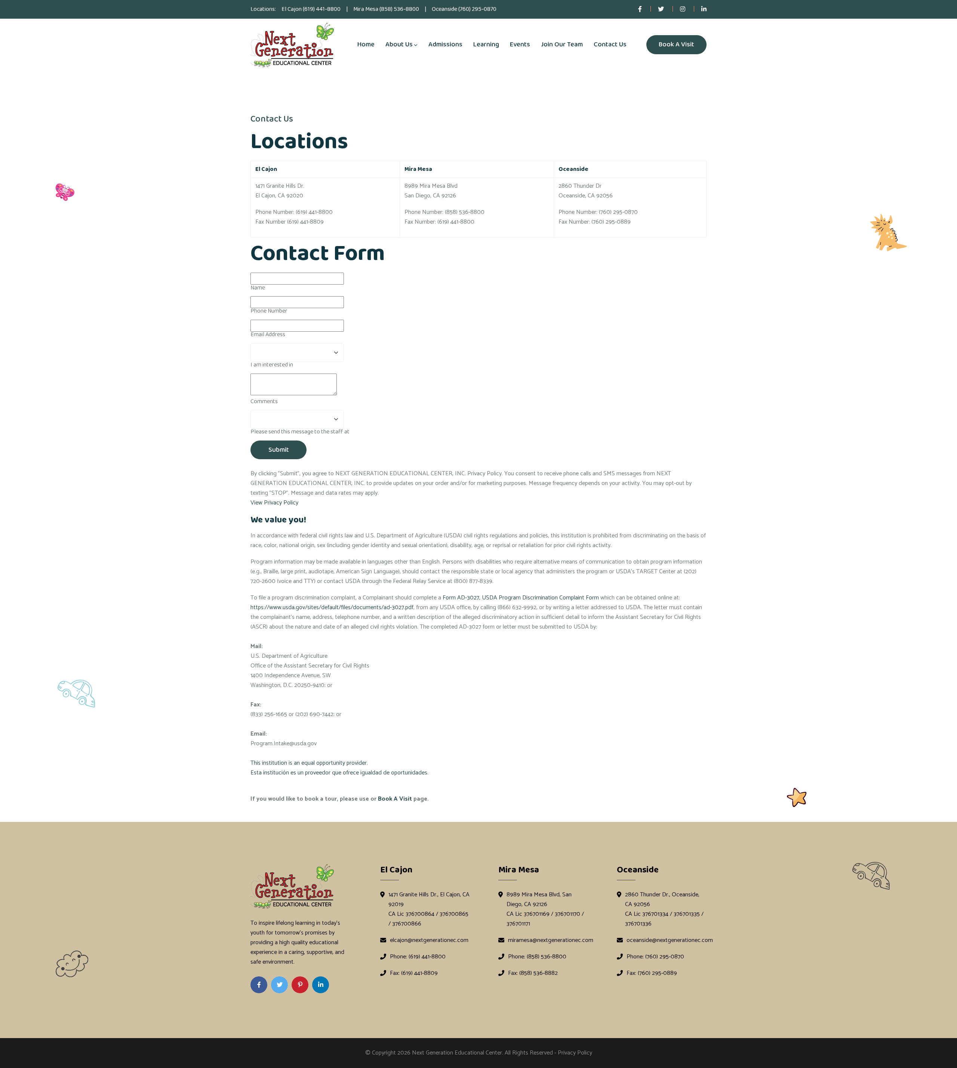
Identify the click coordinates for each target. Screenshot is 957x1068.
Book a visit (676, 44)
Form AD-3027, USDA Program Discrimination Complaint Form (521, 598)
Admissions (445, 44)
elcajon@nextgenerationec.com (429, 940)
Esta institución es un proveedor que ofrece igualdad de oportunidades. (339, 773)
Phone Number (268, 311)
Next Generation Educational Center (457, 1053)
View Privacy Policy (274, 503)
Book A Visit (395, 799)
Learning (486, 44)
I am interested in (271, 364)
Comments (264, 401)
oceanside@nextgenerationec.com (670, 940)
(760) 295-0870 (477, 9)
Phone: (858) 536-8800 (537, 957)
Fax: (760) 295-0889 (652, 973)
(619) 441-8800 (322, 9)
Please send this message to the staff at (300, 431)
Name (257, 287)
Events (520, 44)
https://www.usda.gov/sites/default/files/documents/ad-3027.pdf (331, 607)
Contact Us (610, 44)
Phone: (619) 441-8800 (418, 957)
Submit (278, 450)
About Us (399, 44)
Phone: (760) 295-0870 (655, 957)
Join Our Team (562, 44)
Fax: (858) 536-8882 (533, 973)
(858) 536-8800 (399, 9)
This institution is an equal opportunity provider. (309, 763)
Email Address (267, 334)
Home (366, 44)
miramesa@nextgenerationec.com (550, 940)
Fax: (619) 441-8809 (414, 973)
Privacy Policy (575, 1053)
